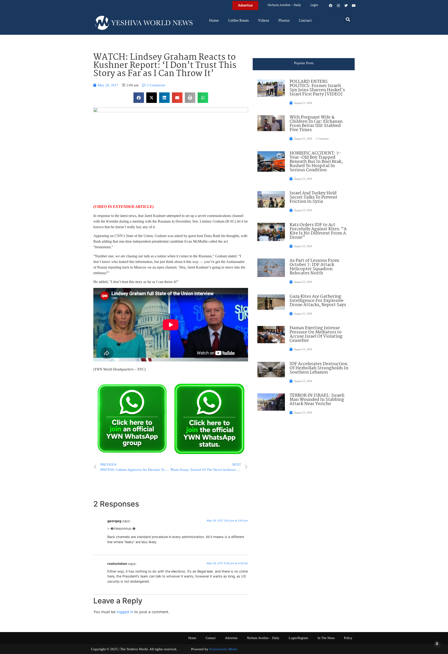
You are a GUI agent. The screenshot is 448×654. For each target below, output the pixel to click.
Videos (263, 21)
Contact (305, 21)
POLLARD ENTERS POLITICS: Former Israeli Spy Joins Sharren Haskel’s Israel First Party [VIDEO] (317, 88)
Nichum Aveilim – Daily (284, 5)
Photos (284, 21)
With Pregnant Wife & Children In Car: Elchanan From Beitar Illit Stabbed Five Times (316, 123)
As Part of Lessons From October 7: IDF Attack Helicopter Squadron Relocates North (314, 267)
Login (314, 5)
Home (214, 21)
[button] (348, 19)
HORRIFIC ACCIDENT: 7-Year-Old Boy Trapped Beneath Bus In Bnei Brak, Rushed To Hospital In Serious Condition (316, 162)
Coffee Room (238, 21)
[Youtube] (353, 5)
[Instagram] (338, 5)
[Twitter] (346, 5)
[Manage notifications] (437, 643)
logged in (125, 611)
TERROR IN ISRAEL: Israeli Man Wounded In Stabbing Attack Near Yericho (317, 399)
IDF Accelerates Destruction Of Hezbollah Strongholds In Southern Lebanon (319, 368)
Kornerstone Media (223, 649)
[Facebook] (330, 5)
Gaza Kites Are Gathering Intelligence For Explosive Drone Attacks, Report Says (318, 300)
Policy (348, 638)
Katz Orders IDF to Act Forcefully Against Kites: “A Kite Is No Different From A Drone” (318, 231)
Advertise (231, 638)
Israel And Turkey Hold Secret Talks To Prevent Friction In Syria (313, 197)
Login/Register (298, 638)
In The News (326, 638)
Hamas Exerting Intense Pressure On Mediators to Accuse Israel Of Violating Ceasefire (316, 334)
